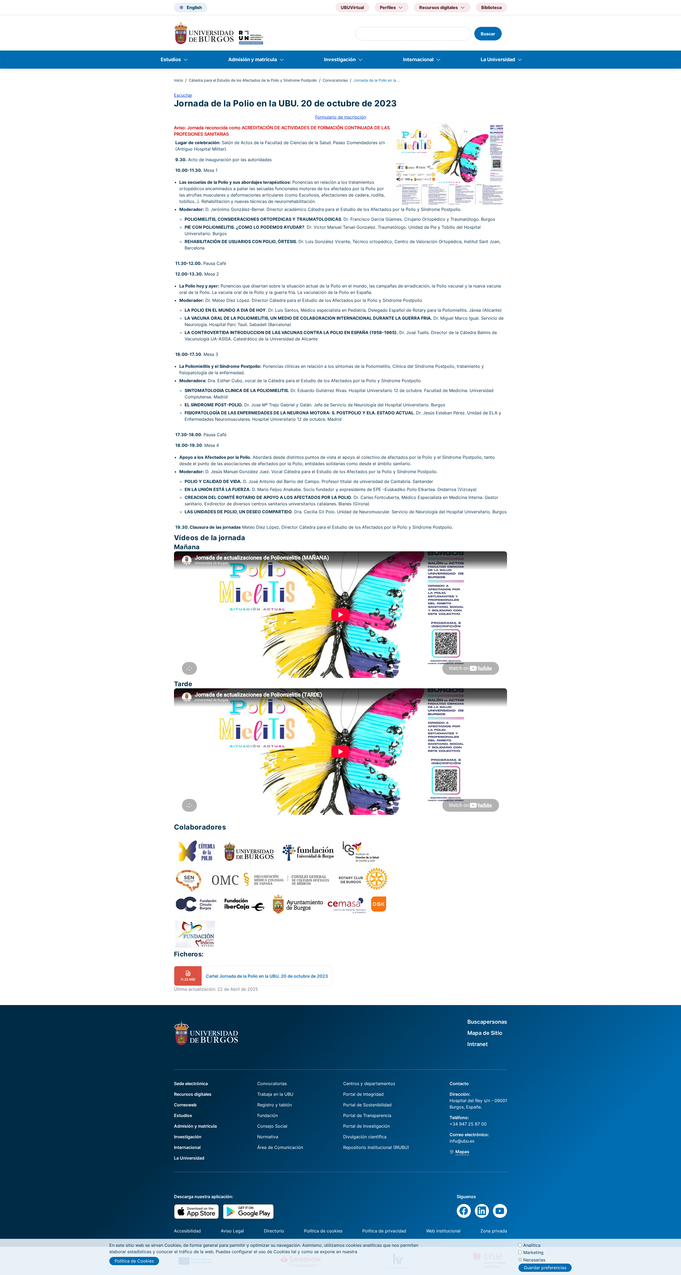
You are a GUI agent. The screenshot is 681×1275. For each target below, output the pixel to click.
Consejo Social (272, 1126)
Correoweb (185, 1104)
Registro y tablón (274, 1104)
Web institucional (443, 1231)
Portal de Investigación (366, 1126)
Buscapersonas (487, 1022)
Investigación (340, 59)
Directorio (274, 1231)
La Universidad (498, 59)
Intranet (477, 1044)
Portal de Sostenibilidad (367, 1104)
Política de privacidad (384, 1231)
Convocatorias (335, 80)
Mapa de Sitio (484, 1033)
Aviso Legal (232, 1231)
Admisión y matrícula (252, 59)
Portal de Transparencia (367, 1115)
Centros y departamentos (369, 1083)
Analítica (532, 1245)
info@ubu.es (462, 1141)
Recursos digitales (192, 1094)
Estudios (171, 59)
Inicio (178, 80)
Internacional (418, 59)
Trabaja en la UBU (275, 1094)
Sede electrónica (191, 1083)
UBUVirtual (352, 7)
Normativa (267, 1136)
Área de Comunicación (280, 1147)
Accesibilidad (187, 1231)
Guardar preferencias (545, 1267)
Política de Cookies (134, 1261)
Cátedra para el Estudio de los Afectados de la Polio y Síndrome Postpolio (253, 80)
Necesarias (534, 1259)
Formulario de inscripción (340, 117)
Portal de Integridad (363, 1094)
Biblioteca (491, 7)
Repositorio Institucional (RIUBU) (376, 1147)
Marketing (533, 1252)
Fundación (267, 1115)
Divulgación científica (365, 1136)
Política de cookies (323, 1231)
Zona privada (493, 1231)
